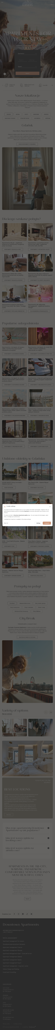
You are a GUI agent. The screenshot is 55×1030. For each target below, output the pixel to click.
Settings (38, 523)
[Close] (50, 507)
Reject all (6, 523)
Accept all (46, 523)
